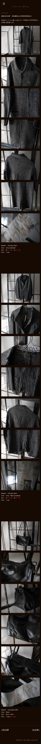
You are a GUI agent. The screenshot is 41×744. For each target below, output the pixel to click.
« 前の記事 (5, 730)
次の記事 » (36, 730)
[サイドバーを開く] (4, 4)
